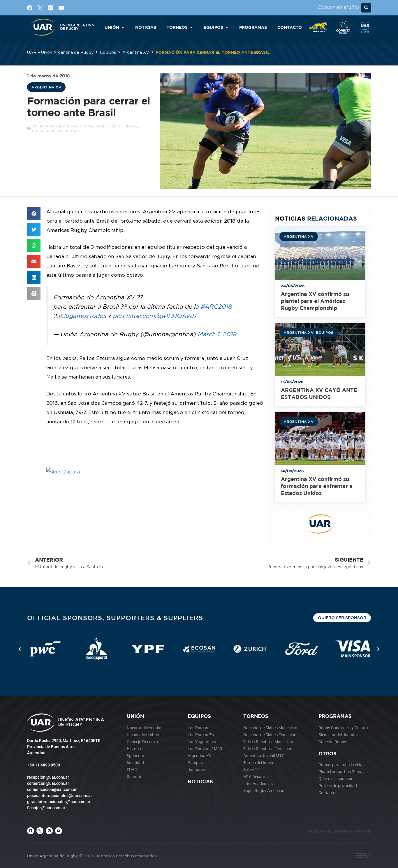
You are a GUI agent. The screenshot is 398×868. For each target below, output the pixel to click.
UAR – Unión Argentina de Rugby (60, 52)
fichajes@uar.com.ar (46, 807)
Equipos (108, 52)
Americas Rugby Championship (62, 126)
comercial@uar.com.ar (48, 783)
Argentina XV (135, 52)
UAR (75, 131)
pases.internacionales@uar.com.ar (59, 795)
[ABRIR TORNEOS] (191, 27)
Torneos (255, 716)
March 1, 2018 (217, 334)
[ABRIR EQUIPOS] (227, 27)
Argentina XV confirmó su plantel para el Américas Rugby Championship (315, 301)
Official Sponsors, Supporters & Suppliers (115, 617)
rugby (63, 131)
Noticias (200, 781)
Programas (335, 716)
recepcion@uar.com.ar (48, 777)
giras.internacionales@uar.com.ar (58, 801)
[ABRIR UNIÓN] (123, 27)
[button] (366, 8)
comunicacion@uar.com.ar (52, 789)
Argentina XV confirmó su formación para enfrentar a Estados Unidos (317, 486)
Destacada (43, 131)
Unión (135, 716)
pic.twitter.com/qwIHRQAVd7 (155, 316)
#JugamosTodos (82, 316)
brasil (131, 126)
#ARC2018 (216, 306)
